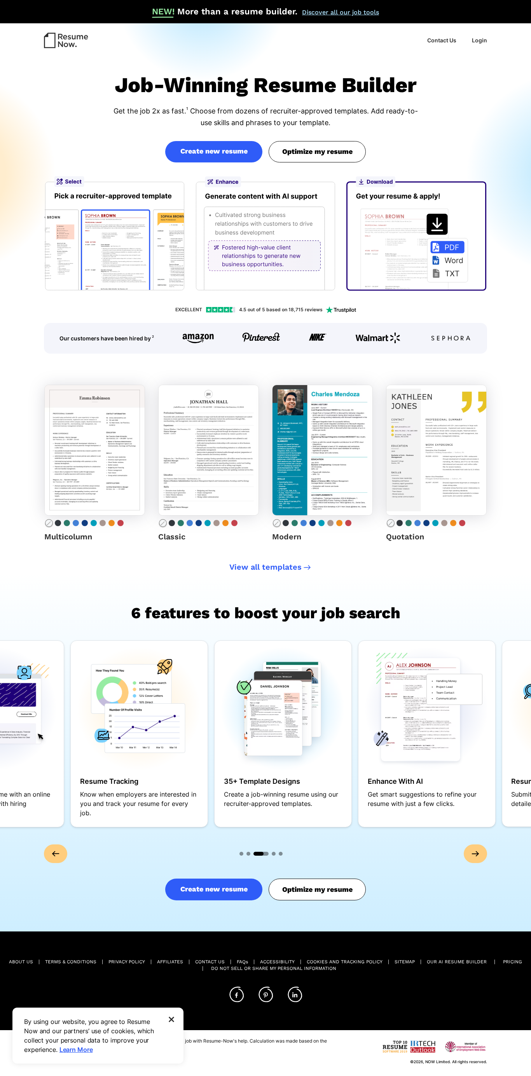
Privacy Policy (126, 961)
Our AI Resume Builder (457, 961)
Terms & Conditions (70, 961)
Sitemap (405, 961)
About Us (21, 961)
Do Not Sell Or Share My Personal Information (273, 968)
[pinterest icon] (265, 995)
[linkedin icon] (294, 995)
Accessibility (277, 961)
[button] (66, 41)
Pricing (512, 961)
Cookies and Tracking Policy (345, 961)
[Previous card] (55, 853)
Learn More (76, 1049)
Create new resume (214, 151)
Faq (242, 961)
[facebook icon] (236, 995)
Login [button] (479, 40)
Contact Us (441, 40)
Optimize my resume (317, 151)
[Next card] (475, 853)
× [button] (171, 1018)
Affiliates (170, 961)
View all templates (265, 567)
